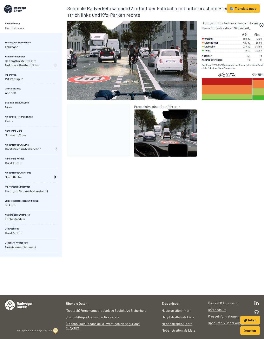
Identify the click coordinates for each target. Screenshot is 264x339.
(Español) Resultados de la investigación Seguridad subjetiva (103, 326)
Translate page (245, 8)
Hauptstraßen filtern (176, 310)
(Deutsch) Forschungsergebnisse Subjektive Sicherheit (106, 310)
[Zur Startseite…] (33, 9)
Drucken (250, 330)
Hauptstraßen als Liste (178, 317)
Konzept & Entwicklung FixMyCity (34, 330)
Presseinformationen (223, 316)
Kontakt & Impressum (223, 303)
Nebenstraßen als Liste (179, 330)
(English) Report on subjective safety (92, 317)
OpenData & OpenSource (226, 323)
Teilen (252, 320)
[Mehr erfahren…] (261, 25)
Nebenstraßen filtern (177, 324)
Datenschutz (217, 310)
